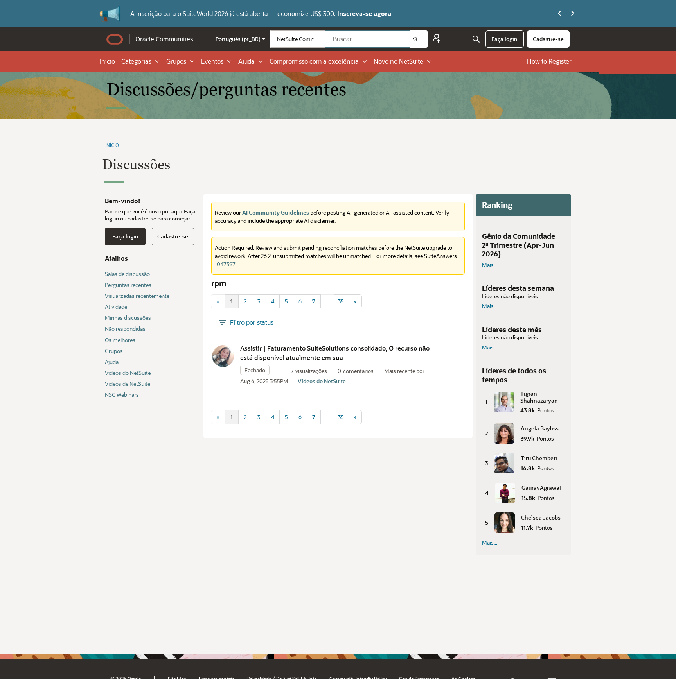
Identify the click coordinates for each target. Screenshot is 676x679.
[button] (223, 356)
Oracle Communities (164, 39)
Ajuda (246, 61)
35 (341, 301)
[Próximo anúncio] (572, 14)
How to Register (549, 61)
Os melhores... (122, 340)
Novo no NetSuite (398, 61)
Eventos (212, 61)
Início (107, 61)
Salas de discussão (127, 274)
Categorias (136, 61)
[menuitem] (504, 39)
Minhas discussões (128, 317)
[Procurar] (419, 39)
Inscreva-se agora (364, 13)
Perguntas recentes (128, 284)
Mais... (489, 265)
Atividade (116, 306)
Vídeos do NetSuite (128, 372)
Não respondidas (125, 328)
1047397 (225, 264)
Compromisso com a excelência (314, 61)
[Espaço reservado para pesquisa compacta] (476, 39)
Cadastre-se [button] (172, 236)
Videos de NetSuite (127, 383)
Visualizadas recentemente (137, 295)
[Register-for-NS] (436, 39)
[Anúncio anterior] (559, 14)
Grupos (176, 61)
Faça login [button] (125, 236)
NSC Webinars (122, 394)
